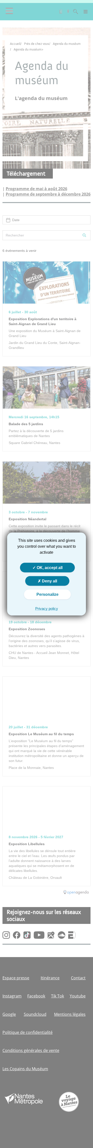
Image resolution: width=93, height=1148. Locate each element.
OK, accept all (49, 568)
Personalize (47, 594)
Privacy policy (46, 608)
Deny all (49, 581)
